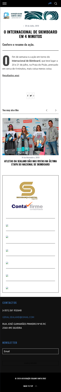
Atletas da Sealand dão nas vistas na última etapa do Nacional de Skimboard (30, 162)
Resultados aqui (10, 75)
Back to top (28, 386)
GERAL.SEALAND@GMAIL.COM (18, 317)
